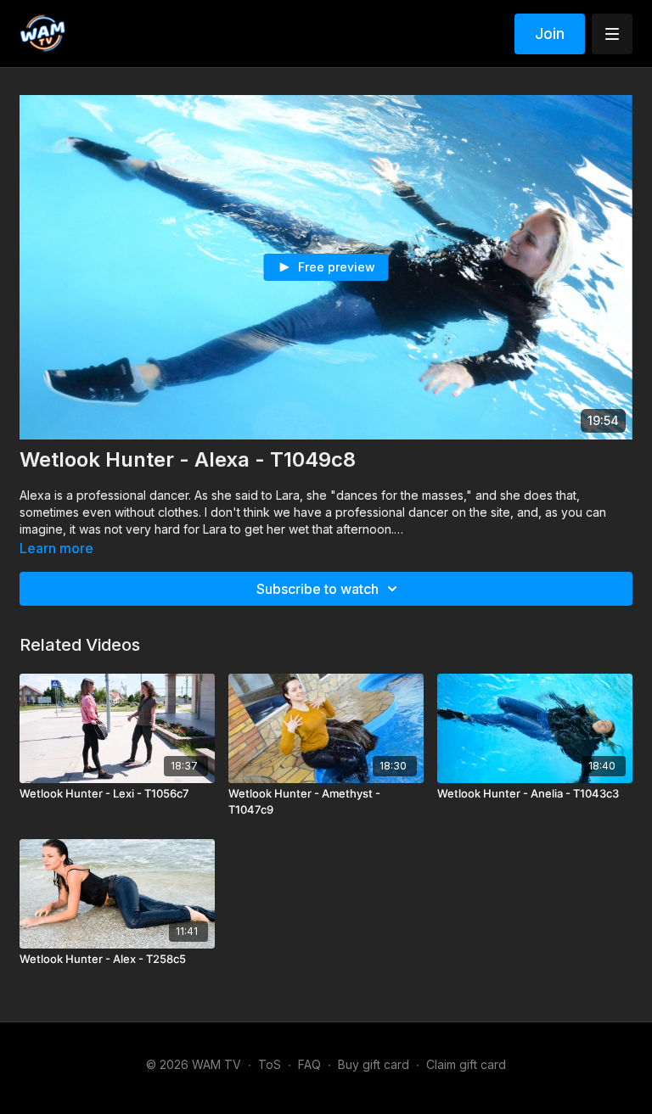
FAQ (309, 1064)
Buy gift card (373, 1064)
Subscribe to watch (317, 588)
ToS (269, 1064)
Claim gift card (466, 1064)
